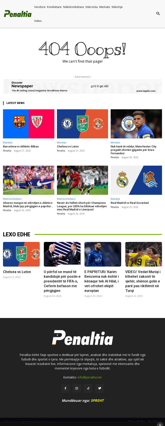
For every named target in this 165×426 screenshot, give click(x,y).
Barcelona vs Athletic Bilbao (21, 146)
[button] (147, 14)
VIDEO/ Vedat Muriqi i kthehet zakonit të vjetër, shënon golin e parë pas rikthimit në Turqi (142, 281)
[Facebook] (65, 388)
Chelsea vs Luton (68, 146)
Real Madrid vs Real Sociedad (130, 202)
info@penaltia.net (90, 377)
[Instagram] (77, 388)
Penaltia (7, 150)
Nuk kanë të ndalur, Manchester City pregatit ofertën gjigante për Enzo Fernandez (133, 150)
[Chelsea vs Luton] (82, 123)
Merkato (115, 142)
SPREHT (97, 400)
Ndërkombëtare (12, 199)
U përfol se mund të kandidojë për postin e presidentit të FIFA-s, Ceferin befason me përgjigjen (62, 281)
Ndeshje (7, 142)
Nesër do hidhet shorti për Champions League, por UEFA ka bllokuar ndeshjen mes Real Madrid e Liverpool (82, 206)
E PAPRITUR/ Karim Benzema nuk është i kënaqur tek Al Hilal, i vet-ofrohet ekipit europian (101, 281)
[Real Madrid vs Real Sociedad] (136, 180)
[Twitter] (99, 388)
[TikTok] (88, 388)
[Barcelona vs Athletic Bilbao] (28, 123)
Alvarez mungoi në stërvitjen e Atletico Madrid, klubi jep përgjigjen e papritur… (28, 204)
